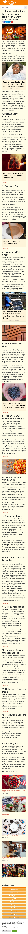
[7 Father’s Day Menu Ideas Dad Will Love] (14, 827)
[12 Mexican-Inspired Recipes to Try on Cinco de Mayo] (14, 870)
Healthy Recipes (14, 896)
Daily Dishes (14, 893)
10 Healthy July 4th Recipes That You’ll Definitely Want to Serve (13, 813)
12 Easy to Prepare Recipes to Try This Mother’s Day (13, 858)
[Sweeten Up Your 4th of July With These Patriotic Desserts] (14, 782)
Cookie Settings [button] (6, 930)
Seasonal (14, 911)
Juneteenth (14, 902)
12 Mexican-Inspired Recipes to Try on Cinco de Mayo (13, 878)
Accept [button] (14, 930)
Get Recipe (5, 182)
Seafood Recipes (14, 908)
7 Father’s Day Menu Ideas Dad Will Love (11, 835)
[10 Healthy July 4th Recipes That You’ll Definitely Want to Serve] (14, 804)
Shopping (14, 914)
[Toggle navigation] (24, 3)
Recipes (14, 905)
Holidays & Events (14, 899)
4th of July (14, 890)
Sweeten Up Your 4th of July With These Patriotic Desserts (13, 791)
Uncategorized (14, 917)
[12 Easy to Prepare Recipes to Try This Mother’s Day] (14, 848)
